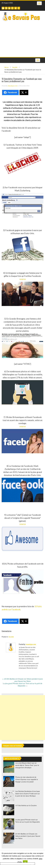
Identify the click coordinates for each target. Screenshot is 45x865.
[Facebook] (18, 8)
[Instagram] (6, 8)
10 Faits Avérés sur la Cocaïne (26, 805)
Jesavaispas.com (12, 86)
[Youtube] (9, 8)
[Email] (3, 8)
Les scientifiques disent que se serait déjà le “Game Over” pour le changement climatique (27, 765)
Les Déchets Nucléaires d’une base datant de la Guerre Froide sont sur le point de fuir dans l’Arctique (27, 793)
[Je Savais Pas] (21, 16)
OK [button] (25, 862)
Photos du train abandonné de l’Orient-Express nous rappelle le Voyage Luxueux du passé (26, 779)
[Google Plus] (12, 8)
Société (14, 67)
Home (6, 67)
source (22, 279)
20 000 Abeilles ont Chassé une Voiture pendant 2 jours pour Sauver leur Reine (22, 680)
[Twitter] (15, 8)
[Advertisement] (22, 40)
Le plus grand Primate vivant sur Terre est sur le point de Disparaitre (22, 684)
